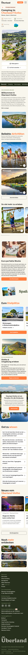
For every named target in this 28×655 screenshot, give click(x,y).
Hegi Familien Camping (7, 622)
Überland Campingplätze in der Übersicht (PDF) (8, 592)
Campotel (4, 620)
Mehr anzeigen (5, 108)
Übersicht (3, 84)
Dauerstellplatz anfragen (8, 600)
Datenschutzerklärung (13, 649)
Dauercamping (5, 578)
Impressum (4, 649)
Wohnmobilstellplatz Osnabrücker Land (12, 613)
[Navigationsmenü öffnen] (25, 2)
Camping (10, 84)
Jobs (5, 584)
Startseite (4, 576)
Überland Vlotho (5, 630)
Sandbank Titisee (6, 628)
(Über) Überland (5, 582)
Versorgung (17, 84)
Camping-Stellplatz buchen (8, 598)
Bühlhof (3, 618)
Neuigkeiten (4, 580)
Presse (3, 586)
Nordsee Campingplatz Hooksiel (10, 626)
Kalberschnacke (5, 624)
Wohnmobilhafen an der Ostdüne (10, 611)
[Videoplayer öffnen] (14, 45)
